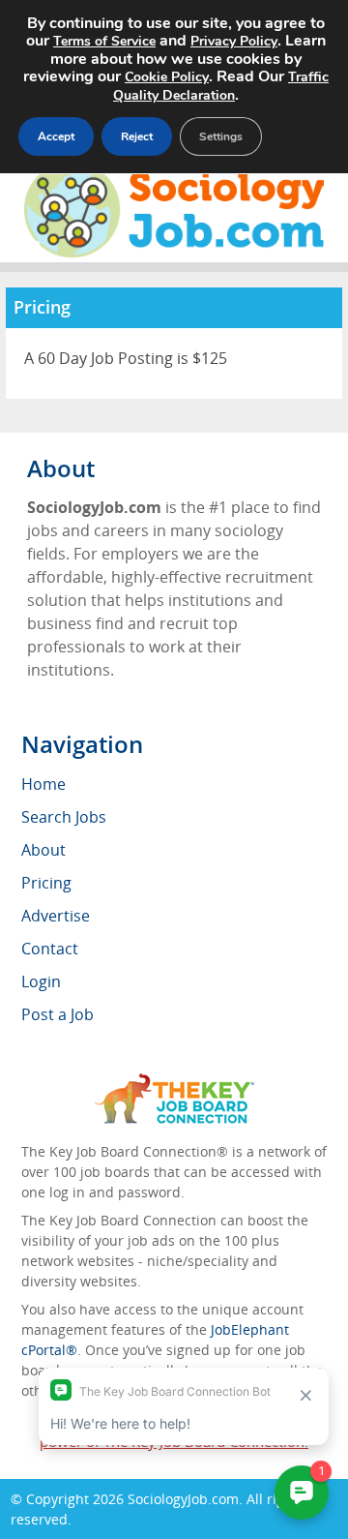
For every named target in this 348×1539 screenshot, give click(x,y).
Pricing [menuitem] (46, 882)
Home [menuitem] (43, 784)
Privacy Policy (233, 41)
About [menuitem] (43, 849)
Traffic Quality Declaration (221, 86)
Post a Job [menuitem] (57, 1014)
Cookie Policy (167, 77)
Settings (221, 136)
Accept (56, 136)
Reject (137, 136)
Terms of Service (104, 41)
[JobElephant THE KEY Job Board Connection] (174, 1082)
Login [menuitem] (41, 981)
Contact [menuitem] (49, 948)
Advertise (55, 915)
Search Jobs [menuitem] (63, 817)
